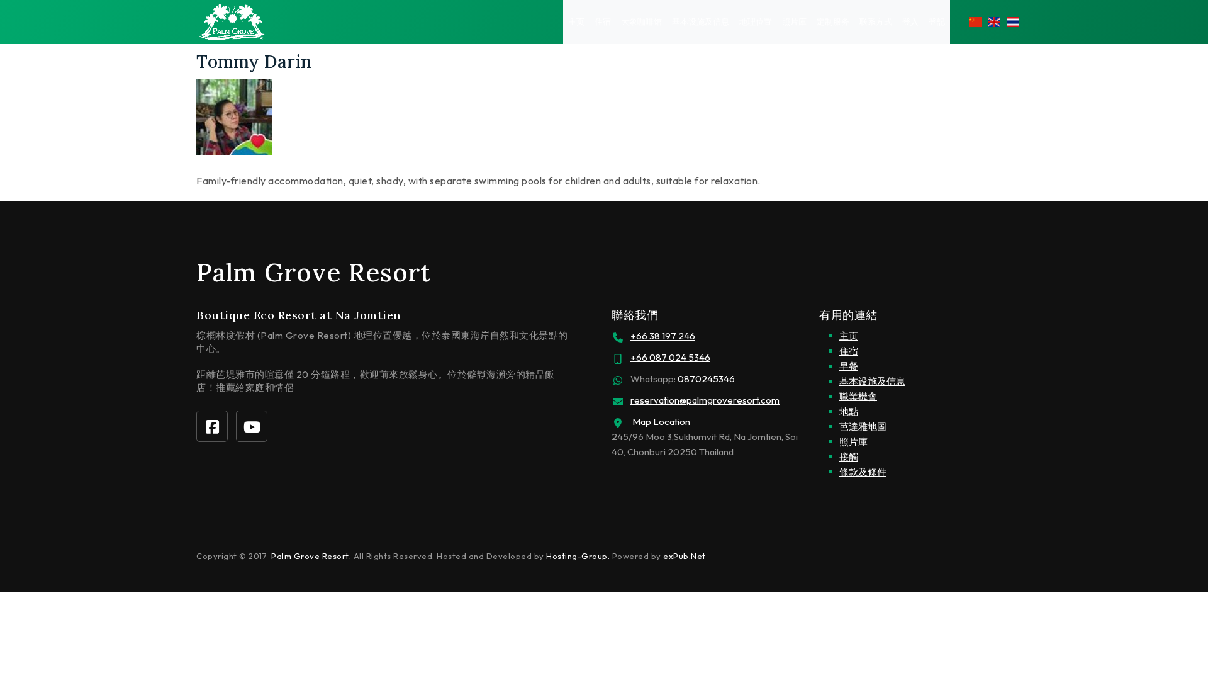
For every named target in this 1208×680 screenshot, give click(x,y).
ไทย (1013, 22)
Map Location (661, 422)
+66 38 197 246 (662, 336)
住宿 (603, 21)
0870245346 (706, 379)
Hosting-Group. (578, 556)
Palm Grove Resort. (311, 556)
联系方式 (875, 21)
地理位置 (755, 21)
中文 (975, 22)
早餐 (848, 366)
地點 (848, 411)
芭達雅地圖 (862, 427)
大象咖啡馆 (641, 21)
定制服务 (833, 21)
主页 (576, 21)
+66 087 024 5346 (670, 357)
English (994, 22)
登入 (910, 21)
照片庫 (794, 21)
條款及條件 (862, 472)
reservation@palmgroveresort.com (705, 400)
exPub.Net (684, 556)
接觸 (848, 457)
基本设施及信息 (700, 21)
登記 (937, 21)
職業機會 (858, 396)
